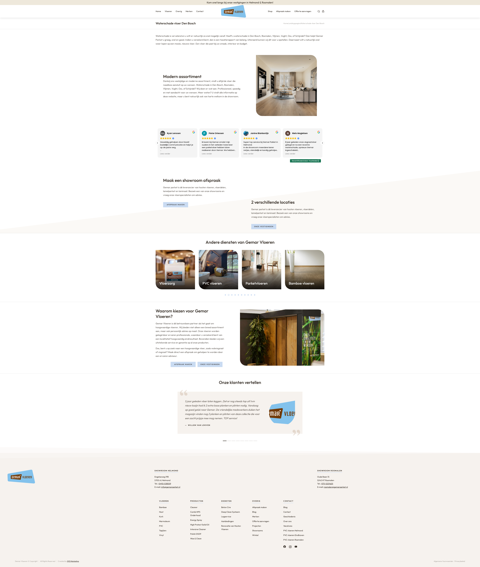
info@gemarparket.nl (170, 487)
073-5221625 (327, 483)
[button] (322, 143)
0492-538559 (165, 483)
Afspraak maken (176, 205)
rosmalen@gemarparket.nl (336, 487)
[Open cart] (323, 11)
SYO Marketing (73, 561)
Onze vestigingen (263, 226)
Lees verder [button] (165, 154)
